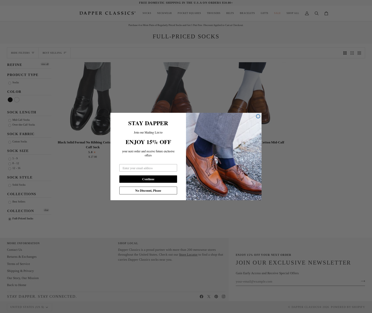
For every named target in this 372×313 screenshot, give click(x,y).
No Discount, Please (148, 190)
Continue (148, 179)
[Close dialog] (258, 116)
